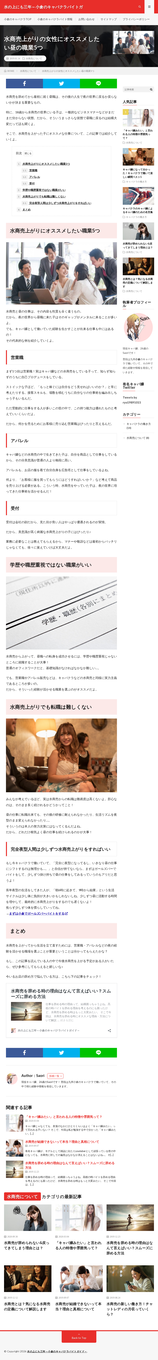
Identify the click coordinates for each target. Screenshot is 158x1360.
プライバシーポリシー (136, 19)
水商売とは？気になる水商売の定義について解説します (138, 282)
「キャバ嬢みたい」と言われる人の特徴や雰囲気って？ (63, 1116)
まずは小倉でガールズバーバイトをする (37, 913)
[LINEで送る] (98, 83)
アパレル (31, 176)
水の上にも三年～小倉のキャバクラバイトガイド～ (57, 1351)
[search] (151, 89)
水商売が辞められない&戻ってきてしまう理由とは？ (27, 1245)
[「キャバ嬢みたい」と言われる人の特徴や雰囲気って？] (14, 1123)
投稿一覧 (54, 1075)
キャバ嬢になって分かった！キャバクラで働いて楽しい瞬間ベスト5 (138, 173)
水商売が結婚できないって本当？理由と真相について (62, 1141)
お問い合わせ (86, 19)
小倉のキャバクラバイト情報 (54, 19)
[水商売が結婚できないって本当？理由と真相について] (14, 1148)
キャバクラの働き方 (136, 181)
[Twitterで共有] (61, 83)
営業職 (30, 170)
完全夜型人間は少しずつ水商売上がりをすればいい (57, 203)
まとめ (24, 209)
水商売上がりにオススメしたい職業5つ (44, 163)
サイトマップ (109, 19)
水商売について (34, 58)
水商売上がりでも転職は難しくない (42, 196)
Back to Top (79, 1337)
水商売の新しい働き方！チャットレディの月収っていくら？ (130, 1309)
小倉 (75, 1081)
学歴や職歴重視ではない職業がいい (42, 189)
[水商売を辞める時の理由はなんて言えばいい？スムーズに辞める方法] (14, 1169)
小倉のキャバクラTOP (17, 19)
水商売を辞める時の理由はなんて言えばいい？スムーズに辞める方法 (130, 1248)
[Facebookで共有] (24, 83)
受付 (29, 183)
